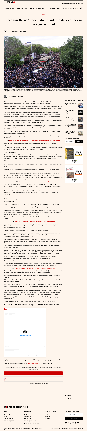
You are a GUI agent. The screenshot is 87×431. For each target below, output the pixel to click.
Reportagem (47, 414)
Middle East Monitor (34, 377)
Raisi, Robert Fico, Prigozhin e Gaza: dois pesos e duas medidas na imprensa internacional (34, 140)
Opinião (12, 8)
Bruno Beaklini (27, 418)
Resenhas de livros (8, 418)
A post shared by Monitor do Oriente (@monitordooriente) (25, 355)
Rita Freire (26, 414)
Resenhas (17, 8)
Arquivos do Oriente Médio (30, 420)
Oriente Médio (7, 414)
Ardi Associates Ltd (79, 428)
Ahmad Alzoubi (27, 413)
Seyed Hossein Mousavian (16, 96)
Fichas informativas (49, 413)
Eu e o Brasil (27, 421)
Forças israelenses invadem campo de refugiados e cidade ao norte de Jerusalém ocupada (70, 112)
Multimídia (38, 8)
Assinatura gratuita (67, 8)
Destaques (24, 8)
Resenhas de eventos (9, 420)
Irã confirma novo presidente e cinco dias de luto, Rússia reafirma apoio (35, 221)
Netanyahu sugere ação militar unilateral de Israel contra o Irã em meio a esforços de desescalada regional (70, 105)
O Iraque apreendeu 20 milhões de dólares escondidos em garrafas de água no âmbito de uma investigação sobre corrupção (70, 132)
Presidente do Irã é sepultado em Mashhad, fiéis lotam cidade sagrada (35, 268)
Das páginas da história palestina (32, 423)
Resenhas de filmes (8, 421)
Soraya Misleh (27, 416)
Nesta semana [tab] (72, 398)
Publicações (31, 8)
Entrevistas (47, 418)
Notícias (7, 8)
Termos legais (35, 428)
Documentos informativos (50, 411)
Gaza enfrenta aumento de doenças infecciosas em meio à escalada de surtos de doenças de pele (70, 125)
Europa (5, 416)
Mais (43, 8)
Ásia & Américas (7, 413)
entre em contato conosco (40, 379)
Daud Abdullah (27, 411)
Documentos (47, 416)
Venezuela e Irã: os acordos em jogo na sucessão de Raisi (34, 181)
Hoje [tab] (66, 398)
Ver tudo (80, 100)
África (5, 411)
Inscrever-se (79, 141)
